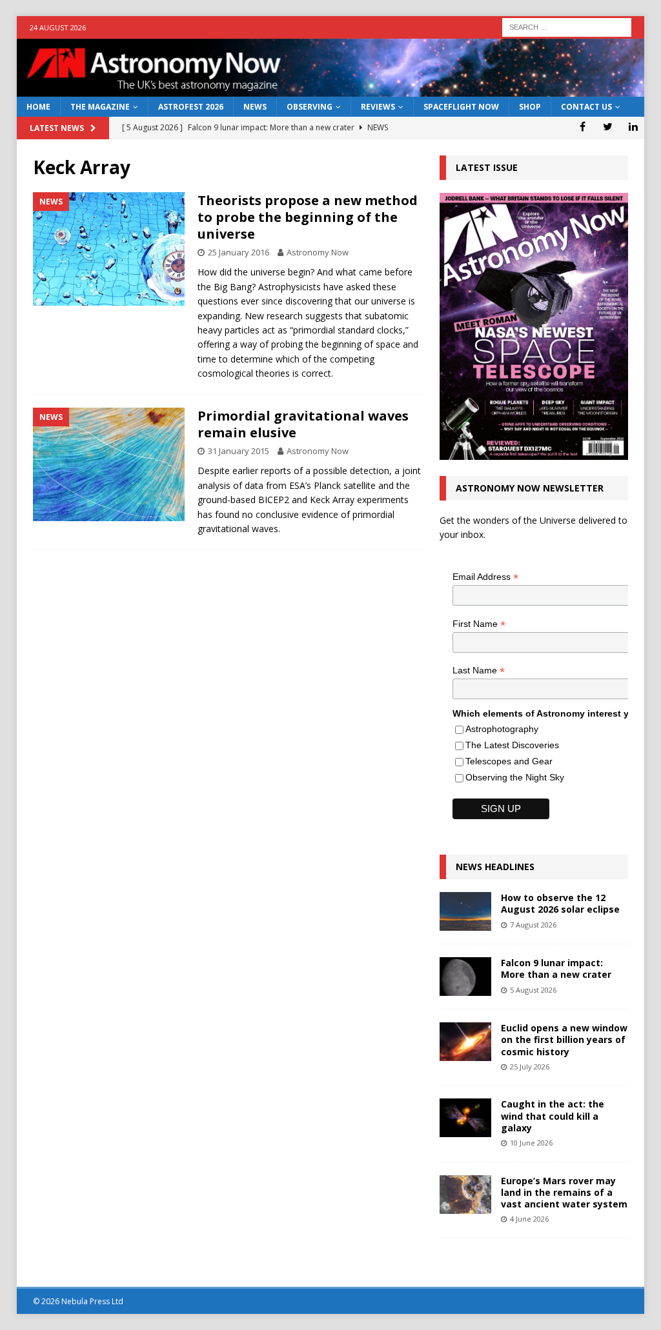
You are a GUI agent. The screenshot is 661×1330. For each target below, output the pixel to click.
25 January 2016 (238, 252)
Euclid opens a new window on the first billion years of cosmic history (564, 1039)
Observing (309, 106)
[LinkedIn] (633, 126)
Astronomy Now (318, 252)
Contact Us (586, 106)
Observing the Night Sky (514, 777)
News (255, 106)
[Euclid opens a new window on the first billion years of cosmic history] (465, 1041)
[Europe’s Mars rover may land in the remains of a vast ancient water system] (465, 1194)
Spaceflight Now (461, 106)
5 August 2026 (533, 990)
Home (38, 106)
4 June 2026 (529, 1219)
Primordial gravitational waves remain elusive (303, 424)
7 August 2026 (533, 924)
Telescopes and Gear (509, 761)
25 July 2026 (529, 1066)
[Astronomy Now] (331, 89)
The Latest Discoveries (512, 745)
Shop (530, 106)
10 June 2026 (531, 1142)
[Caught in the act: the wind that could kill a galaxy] (465, 1117)
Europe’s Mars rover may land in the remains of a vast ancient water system (564, 1192)
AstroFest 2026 (190, 106)
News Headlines (495, 866)
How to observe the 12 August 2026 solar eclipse (560, 903)
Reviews (378, 106)
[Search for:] (566, 26)
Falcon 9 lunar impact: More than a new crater (556, 968)
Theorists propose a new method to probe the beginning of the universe (308, 217)
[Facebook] (582, 126)
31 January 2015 (238, 451)
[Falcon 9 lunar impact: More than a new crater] (465, 976)
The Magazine (100, 106)
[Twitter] (607, 126)
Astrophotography (501, 729)
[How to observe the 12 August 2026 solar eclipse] (465, 911)
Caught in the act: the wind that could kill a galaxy (552, 1115)
